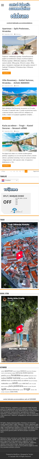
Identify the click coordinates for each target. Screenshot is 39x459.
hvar (22, 375)
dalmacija (19, 373)
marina (10, 383)
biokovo (23, 371)
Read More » (6, 73)
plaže (10, 386)
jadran (26, 375)
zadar (12, 392)
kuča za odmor (23, 380)
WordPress (16, 454)
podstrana (18, 386)
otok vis (31, 383)
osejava (20, 383)
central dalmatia (8, 373)
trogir (27, 389)
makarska (4, 383)
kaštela (3, 378)
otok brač (25, 383)
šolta (16, 392)
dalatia (13, 373)
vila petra (7, 391)
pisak (34, 383)
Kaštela (17, 85)
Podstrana (18, 34)
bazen (14, 371)
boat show (29, 371)
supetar (21, 389)
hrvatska (15, 375)
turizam (32, 389)
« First (3, 171)
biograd (18, 371)
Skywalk (34, 386)
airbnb (2, 371)
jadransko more (32, 375)
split (3, 389)
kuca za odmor (24, 378)
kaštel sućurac (14, 378)
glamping (8, 375)
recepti (29, 386)
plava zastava (4, 386)
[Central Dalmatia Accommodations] (20, 6)
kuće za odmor (12, 380)
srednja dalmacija (13, 389)
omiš (15, 383)
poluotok (26, 386)
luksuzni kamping (33, 380)
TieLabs (30, 454)
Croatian (7, 180)
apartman (9, 371)
